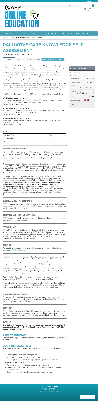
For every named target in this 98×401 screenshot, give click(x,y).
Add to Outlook (93, 100)
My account (35, 33)
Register (89, 1)
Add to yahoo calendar (88, 100)
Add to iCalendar (90, 100)
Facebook (85, 9)
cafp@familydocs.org (17, 250)
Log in (81, 1)
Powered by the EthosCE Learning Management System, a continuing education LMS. (87, 397)
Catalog (20, 33)
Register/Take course (53, 59)
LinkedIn (90, 9)
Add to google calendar (85, 100)
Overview (9, 59)
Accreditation (33, 59)
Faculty (20, 59)
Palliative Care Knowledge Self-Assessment (25, 38)
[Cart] (93, 1)
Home (9, 33)
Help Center (82, 33)
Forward (93, 9)
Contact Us (66, 33)
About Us (51, 33)
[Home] (22, 15)
